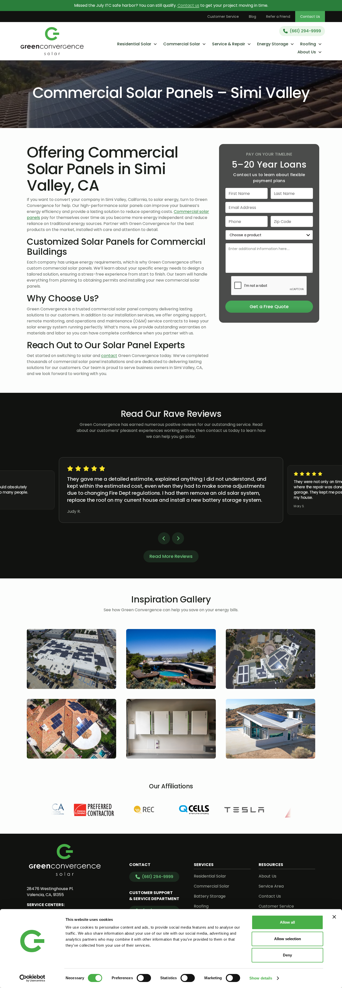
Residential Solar (210, 876)
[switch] (144, 978)
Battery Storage (210, 896)
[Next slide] (178, 538)
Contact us (188, 5)
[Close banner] (334, 917)
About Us (267, 876)
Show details (260, 978)
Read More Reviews (171, 556)
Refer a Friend (278, 16)
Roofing (201, 906)
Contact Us (310, 16)
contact (109, 355)
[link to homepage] (52, 41)
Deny (287, 955)
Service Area (271, 886)
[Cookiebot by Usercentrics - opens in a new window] (32, 978)
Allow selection (287, 939)
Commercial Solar (211, 886)
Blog (252, 16)
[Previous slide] (164, 538)
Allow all (287, 922)
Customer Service (223, 16)
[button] (137, 44)
